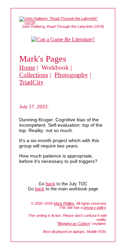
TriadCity (31, 82)
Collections (33, 74)
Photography (71, 74)
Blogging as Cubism (74, 224)
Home (27, 67)
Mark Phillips (64, 203)
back (50, 183)
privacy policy (95, 207)
